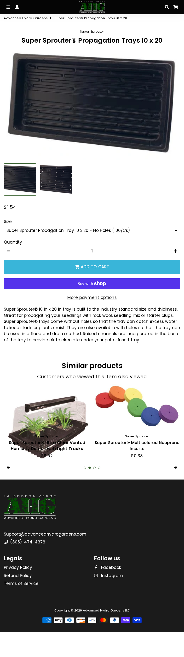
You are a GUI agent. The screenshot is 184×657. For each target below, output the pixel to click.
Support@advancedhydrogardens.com (45, 534)
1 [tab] (85, 468)
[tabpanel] (47, 421)
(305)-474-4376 (27, 542)
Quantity (13, 242)
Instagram (111, 575)
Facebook (110, 567)
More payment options (92, 297)
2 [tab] (89, 468)
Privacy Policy (18, 567)
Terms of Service (21, 583)
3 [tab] (94, 468)
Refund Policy (18, 575)
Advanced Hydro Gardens (26, 18)
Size (8, 221)
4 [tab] (99, 468)
